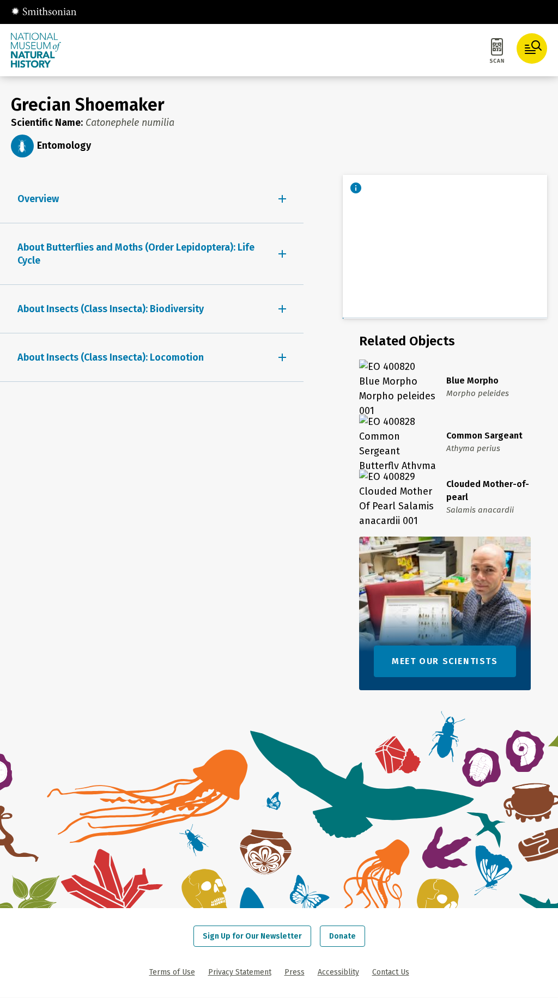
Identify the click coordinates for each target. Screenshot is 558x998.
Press (294, 972)
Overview (38, 199)
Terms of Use (172, 972)
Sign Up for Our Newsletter (252, 936)
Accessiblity (338, 972)
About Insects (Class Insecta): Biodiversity (110, 309)
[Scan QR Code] (497, 52)
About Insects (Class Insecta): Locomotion (110, 357)
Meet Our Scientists (445, 661)
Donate (342, 936)
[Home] (43, 12)
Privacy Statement (239, 972)
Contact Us (390, 972)
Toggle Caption (356, 188)
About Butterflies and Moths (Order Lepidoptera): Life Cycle (135, 253)
